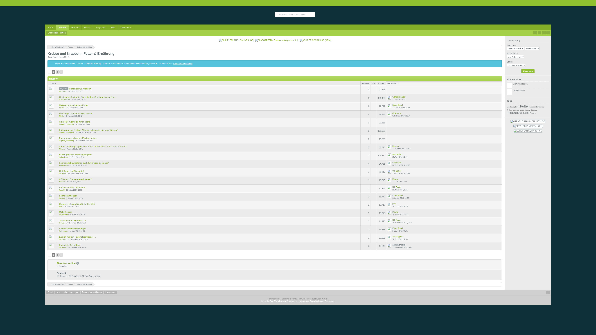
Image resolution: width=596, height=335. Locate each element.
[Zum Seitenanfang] (548, 292)
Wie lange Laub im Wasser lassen (75, 113)
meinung (516, 110)
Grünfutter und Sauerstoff (71, 171)
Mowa (395, 179)
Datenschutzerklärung (92, 292)
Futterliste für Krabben (80, 88)
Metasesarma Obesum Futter (73, 105)
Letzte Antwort (392, 83)
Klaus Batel (397, 105)
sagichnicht (63, 214)
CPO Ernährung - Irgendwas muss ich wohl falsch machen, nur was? (93, 146)
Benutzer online (66, 263)
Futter (524, 106)
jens (60, 206)
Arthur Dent (63, 157)
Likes (374, 83)
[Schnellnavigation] (543, 32)
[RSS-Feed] (539, 32)
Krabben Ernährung (536, 107)
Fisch (517, 107)
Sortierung (511, 45)
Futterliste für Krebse (69, 245)
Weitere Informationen (182, 64)
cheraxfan (396, 162)
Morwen (62, 149)
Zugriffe (381, 83)
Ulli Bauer (62, 91)
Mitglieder (100, 27)
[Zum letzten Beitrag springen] (389, 98)
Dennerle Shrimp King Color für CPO (77, 204)
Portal (50, 27)
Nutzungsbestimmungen (67, 292)
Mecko (61, 116)
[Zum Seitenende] (548, 32)
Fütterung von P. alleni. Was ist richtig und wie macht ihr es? (88, 130)
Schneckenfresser (68, 195)
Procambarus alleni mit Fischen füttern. (78, 138)
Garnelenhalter (64, 99)
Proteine (533, 113)
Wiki (113, 27)
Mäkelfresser (65, 212)
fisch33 (62, 190)
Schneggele (63, 231)
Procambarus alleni (518, 112)
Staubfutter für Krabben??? (72, 220)
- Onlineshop (316, 301)
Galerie (75, 27)
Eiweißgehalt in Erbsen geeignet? (75, 154)
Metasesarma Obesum (528, 110)
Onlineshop (126, 27)
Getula (61, 223)
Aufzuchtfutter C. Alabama (72, 187)
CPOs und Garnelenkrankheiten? (75, 179)
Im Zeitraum (512, 53)
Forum (62, 27)
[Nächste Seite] (61, 72)
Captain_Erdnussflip (66, 124)
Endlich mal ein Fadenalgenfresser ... (77, 237)
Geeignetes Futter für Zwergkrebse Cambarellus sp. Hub (87, 97)
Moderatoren (519, 90)
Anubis (61, 108)
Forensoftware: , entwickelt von (298, 299)
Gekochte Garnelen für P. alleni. (74, 122)
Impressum (110, 292)
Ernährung (511, 107)
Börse (87, 27)
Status (510, 62)
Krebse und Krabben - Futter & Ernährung (80, 54)
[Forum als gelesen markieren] (535, 32)
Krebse (509, 110)
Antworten (365, 83)
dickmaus (396, 113)
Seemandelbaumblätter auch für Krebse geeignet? (84, 163)
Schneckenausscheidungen (72, 228)
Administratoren (520, 84)
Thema (53, 83)
